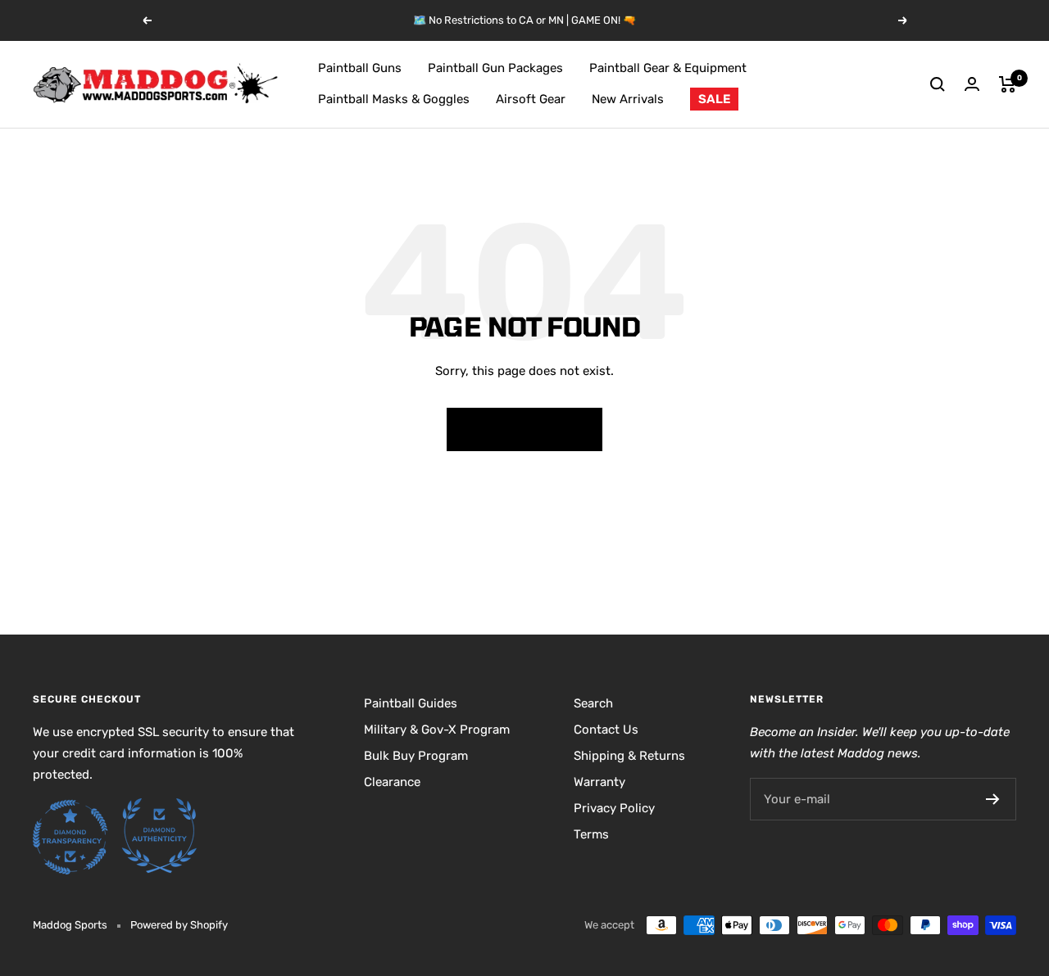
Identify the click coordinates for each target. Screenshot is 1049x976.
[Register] (993, 799)
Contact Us (606, 729)
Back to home (524, 428)
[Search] (937, 84)
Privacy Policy (614, 808)
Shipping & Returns (629, 755)
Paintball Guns (360, 68)
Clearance (392, 782)
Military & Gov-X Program (437, 729)
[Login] (972, 84)
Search (593, 703)
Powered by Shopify (179, 925)
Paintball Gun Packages (495, 68)
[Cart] (1007, 84)
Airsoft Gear (530, 99)
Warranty (599, 782)
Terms (591, 834)
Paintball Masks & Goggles (394, 99)
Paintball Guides (410, 703)
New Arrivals (628, 99)
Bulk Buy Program (416, 755)
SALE (714, 99)
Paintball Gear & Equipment (668, 68)
